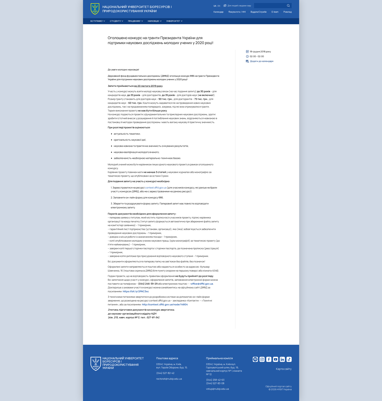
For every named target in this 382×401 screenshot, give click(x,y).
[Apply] (288, 5)
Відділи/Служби (259, 12)
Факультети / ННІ (237, 12)
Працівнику (134, 21)
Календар (218, 12)
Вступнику (97, 21)
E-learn (275, 12)
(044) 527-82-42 (165, 373)
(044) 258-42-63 (215, 379)
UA (215, 6)
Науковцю (153, 21)
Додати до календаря (261, 61)
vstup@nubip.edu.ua (217, 388)
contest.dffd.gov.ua (155, 187)
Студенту (115, 21)
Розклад (288, 12)
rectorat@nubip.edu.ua (169, 378)
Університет (173, 21)
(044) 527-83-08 (215, 383)
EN (219, 6)
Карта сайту (284, 368)
